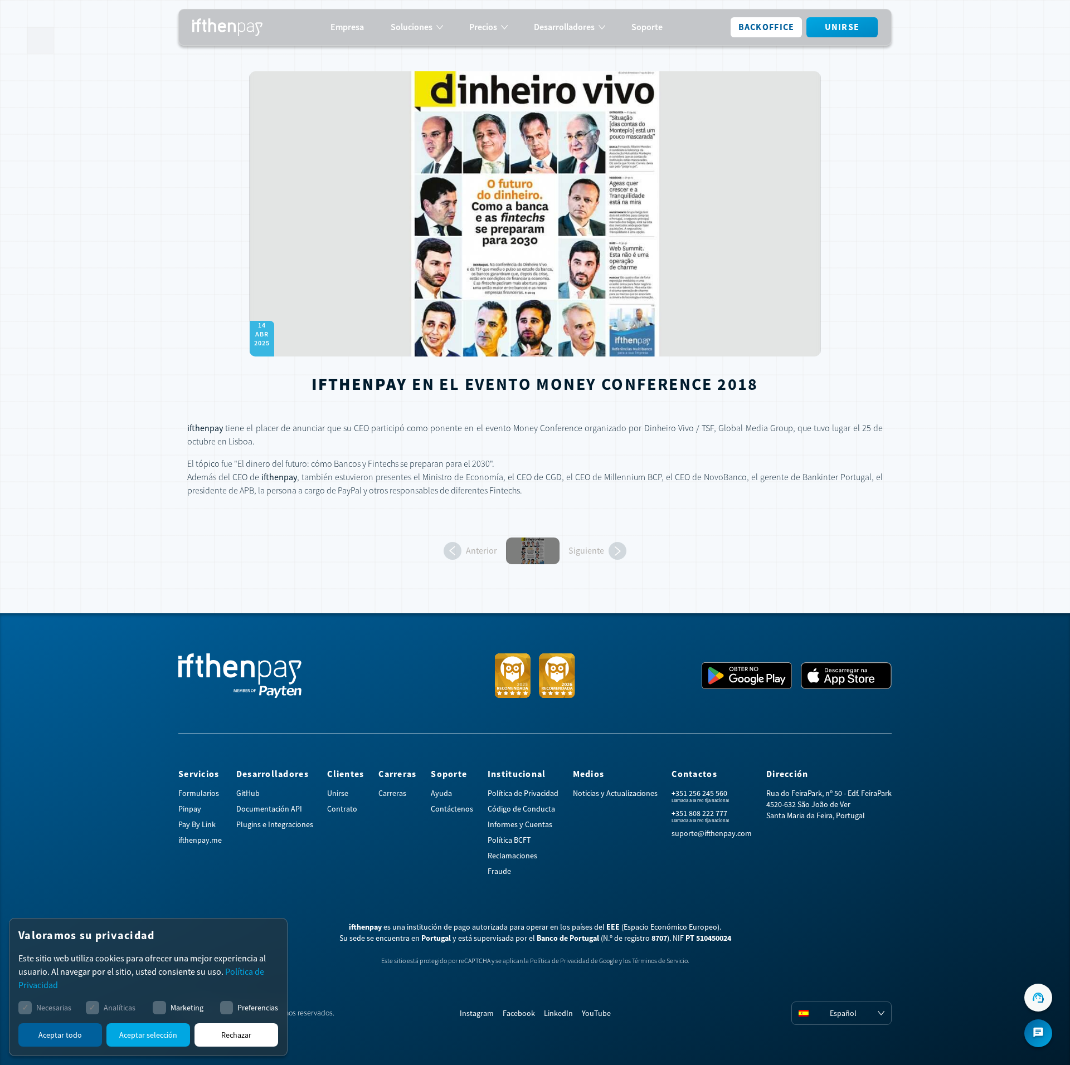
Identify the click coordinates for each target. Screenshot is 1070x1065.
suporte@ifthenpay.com (712, 833)
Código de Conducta (521, 809)
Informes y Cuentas (520, 824)
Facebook (519, 1013)
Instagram (477, 1013)
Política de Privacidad (523, 793)
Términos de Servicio (660, 961)
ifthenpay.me (200, 840)
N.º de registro (635, 938)
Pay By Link (197, 824)
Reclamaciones (512, 856)
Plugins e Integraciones (274, 824)
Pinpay (189, 809)
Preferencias (257, 1008)
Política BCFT (509, 840)
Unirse (842, 27)
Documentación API (269, 809)
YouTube (596, 1013)
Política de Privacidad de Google (574, 961)
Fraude (499, 871)
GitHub (248, 793)
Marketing (187, 1008)
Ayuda (441, 793)
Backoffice (766, 27)
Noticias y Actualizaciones (615, 793)
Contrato (342, 809)
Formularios (198, 793)
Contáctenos (452, 809)
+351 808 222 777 (699, 813)
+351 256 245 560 (699, 793)
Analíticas (119, 1008)
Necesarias (53, 1008)
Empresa (347, 27)
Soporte (647, 27)
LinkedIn (558, 1013)
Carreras (392, 793)
